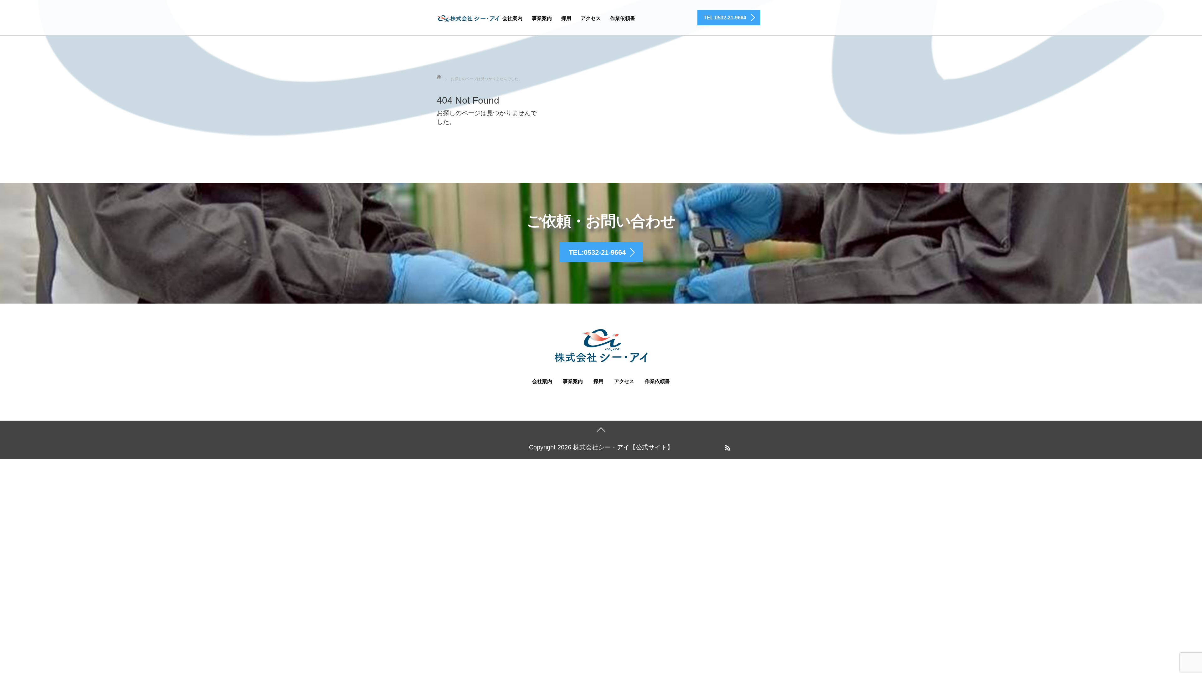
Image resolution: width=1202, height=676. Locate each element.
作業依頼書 (622, 18)
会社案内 (512, 18)
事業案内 (542, 18)
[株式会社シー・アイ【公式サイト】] (468, 17)
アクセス (591, 18)
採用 (566, 18)
